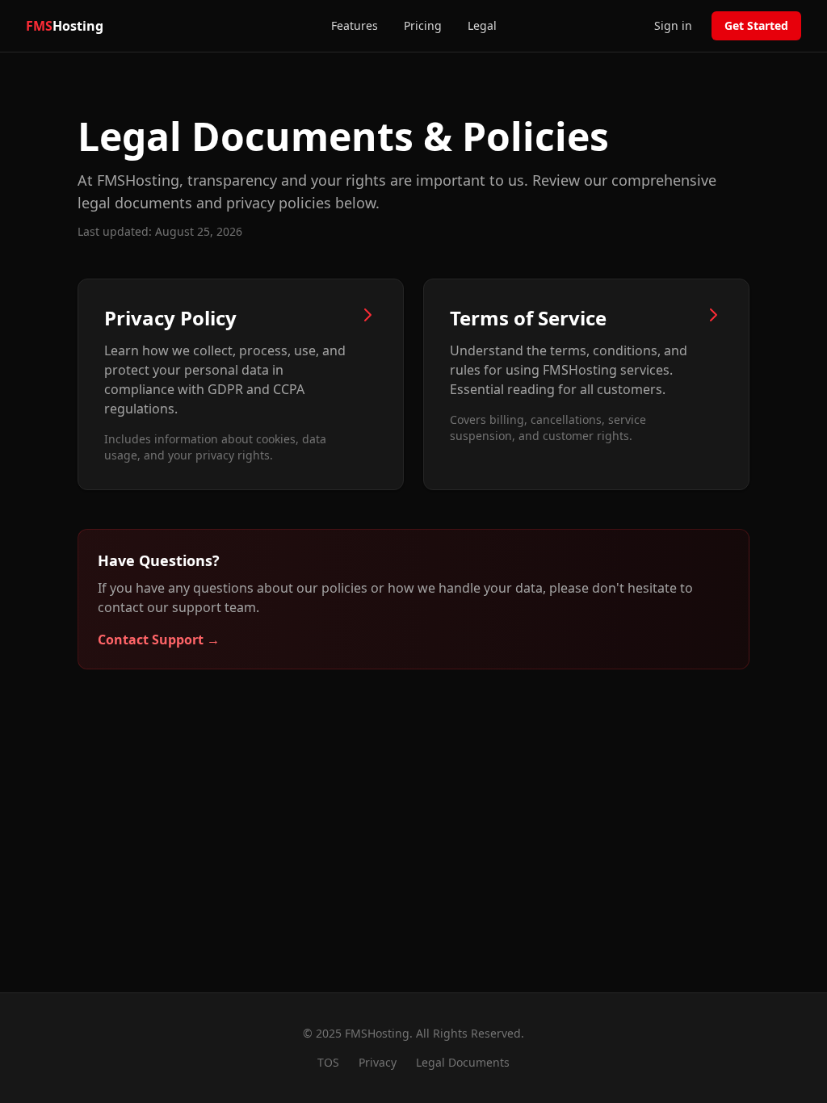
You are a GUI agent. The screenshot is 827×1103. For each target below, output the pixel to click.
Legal (482, 25)
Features (354, 25)
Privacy (378, 1062)
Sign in (673, 25)
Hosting (64, 26)
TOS (328, 1062)
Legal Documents (463, 1062)
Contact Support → (159, 639)
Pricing (423, 25)
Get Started (756, 25)
